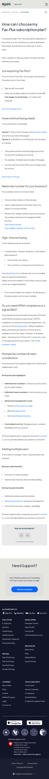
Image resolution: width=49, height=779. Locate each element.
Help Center (6, 12)
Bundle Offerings (8, 669)
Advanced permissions (14, 501)
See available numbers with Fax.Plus (20, 228)
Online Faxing (7, 631)
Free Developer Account (34, 635)
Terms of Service (17, 763)
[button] (24, 773)
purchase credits (40, 132)
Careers (5, 693)
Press (4, 689)
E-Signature (6, 623)
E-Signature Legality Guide (35, 701)
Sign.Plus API (29, 627)
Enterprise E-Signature (10, 639)
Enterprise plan (21, 326)
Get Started (25, 12)
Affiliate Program (8, 697)
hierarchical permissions (21, 416)
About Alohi (6, 685)
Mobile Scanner (8, 635)
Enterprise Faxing (8, 643)
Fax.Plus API (29, 631)
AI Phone (5, 627)
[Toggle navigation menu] (46, 4)
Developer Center (31, 623)
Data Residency (31, 697)
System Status (30, 661)
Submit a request (24, 589)
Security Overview (31, 689)
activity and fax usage (23, 406)
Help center (18, 4)
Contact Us (6, 705)
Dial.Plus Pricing (8, 661)
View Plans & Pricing (10, 177)
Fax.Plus (15, 12)
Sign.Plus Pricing (8, 657)
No (27, 535)
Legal (4, 701)
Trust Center (29, 685)
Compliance (29, 693)
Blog (27, 653)
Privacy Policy (32, 763)
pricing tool (13, 273)
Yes (21, 535)
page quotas (20, 411)
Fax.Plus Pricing (8, 665)
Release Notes (30, 657)
